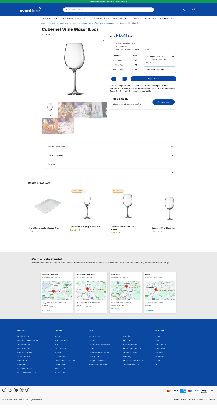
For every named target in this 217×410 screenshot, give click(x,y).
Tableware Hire (52, 23)
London (158, 336)
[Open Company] (156, 18)
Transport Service (131, 365)
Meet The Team (61, 340)
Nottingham (160, 356)
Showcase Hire (23, 356)
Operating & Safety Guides (101, 344)
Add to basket (153, 79)
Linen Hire (21, 365)
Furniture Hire (23, 336)
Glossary (93, 340)
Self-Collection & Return (134, 360)
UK (156, 365)
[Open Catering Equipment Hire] (87, 18)
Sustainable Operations (65, 360)
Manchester (160, 348)
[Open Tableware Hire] (108, 18)
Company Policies (97, 360)
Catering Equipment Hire (28, 340)
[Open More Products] (127, 18)
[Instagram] (10, 390)
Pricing (92, 348)
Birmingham (160, 344)
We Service (159, 331)
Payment (127, 340)
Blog (56, 344)
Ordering (127, 336)
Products (21, 331)
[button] (103, 41)
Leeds (157, 360)
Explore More (60, 348)
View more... (47, 310)
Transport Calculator (156, 69)
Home (43, 23)
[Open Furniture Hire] (56, 18)
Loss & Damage (130, 344)
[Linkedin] (16, 390)
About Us (58, 331)
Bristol (157, 340)
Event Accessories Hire (27, 373)
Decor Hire (22, 360)
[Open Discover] (141, 18)
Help (91, 331)
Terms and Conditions (98, 365)
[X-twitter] (27, 390)
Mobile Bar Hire (24, 348)
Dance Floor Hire (24, 352)
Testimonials (60, 365)
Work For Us (60, 369)
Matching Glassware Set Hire (84, 23)
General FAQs (95, 336)
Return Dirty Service (132, 348)
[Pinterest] (22, 390)
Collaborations (61, 356)
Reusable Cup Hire (25, 369)
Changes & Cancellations (100, 352)
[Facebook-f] (4, 390)
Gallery (58, 352)
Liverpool (159, 352)
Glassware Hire (65, 23)
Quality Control (95, 356)
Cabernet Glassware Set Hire (107, 23)
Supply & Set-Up (130, 352)
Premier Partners (62, 373)
